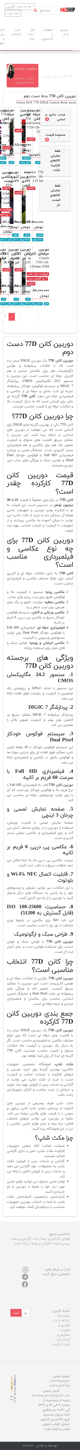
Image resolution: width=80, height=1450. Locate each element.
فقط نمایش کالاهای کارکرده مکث (55, 160)
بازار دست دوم (31, 34)
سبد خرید (13, 13)
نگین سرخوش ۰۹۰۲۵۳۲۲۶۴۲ (24, 80)
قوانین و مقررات (64, 1328)
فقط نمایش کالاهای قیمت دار (55, 195)
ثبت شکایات (61, 1344)
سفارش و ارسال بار (63, 1337)
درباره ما (64, 1316)
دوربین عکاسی (52, 76)
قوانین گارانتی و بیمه (55, 1239)
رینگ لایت (21, 1243)
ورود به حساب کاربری (20, 7)
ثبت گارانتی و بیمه (25, 1239)
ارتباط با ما (62, 1320)
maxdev (28, 1445)
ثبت (16, 1312)
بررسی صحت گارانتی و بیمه (51, 1243)
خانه (70, 76)
